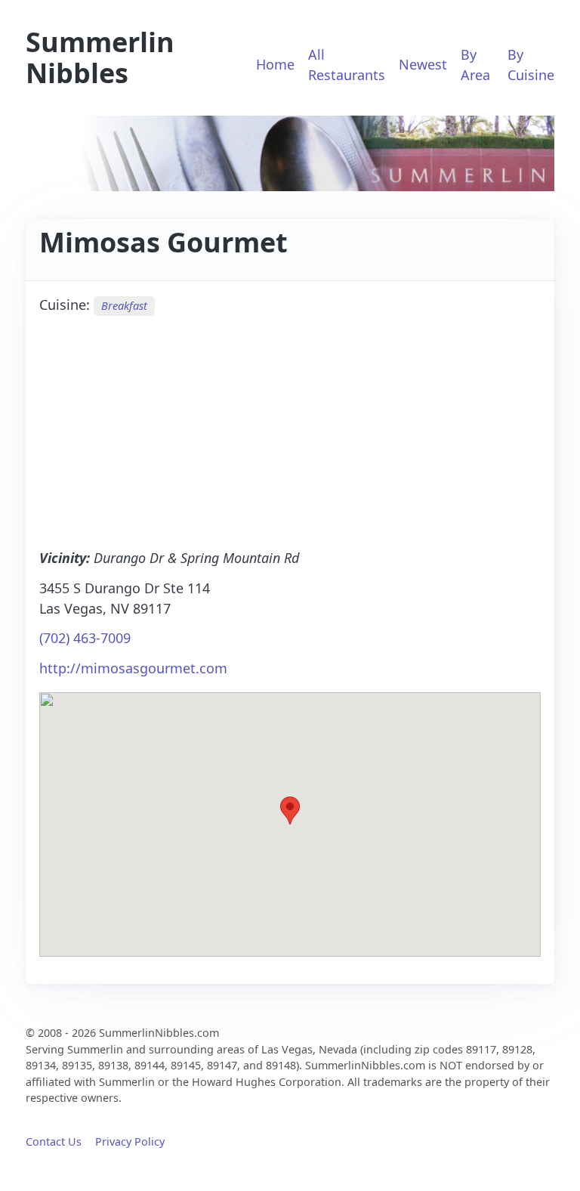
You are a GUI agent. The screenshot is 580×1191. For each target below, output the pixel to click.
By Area (475, 64)
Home (275, 64)
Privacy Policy (130, 1141)
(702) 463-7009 (85, 638)
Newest (423, 64)
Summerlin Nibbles (100, 57)
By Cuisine (531, 64)
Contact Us (54, 1141)
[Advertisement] (290, 431)
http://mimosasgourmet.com (133, 668)
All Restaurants (346, 64)
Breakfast (124, 306)
